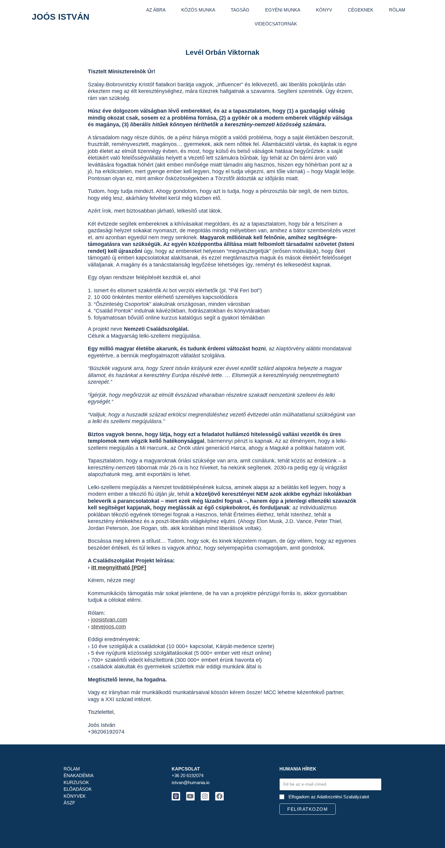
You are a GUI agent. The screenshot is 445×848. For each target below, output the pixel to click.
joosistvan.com (109, 620)
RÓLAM (397, 9)
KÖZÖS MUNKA (198, 9)
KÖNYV (324, 9)
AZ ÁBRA (156, 9)
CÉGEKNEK (360, 9)
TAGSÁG (240, 9)
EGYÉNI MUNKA (282, 9)
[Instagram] (205, 796)
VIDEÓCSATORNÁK (276, 23)
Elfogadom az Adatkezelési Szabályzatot (328, 796)
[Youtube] (190, 796)
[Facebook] (219, 796)
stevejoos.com (108, 627)
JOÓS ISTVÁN (60, 17)
